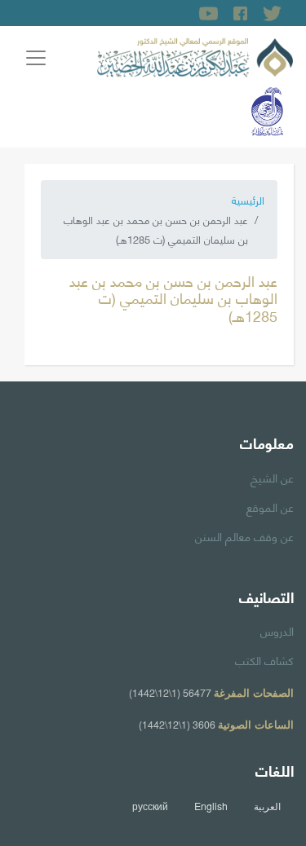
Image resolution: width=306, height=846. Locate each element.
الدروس (277, 630)
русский (150, 806)
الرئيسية (248, 199)
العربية (267, 806)
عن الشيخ (272, 477)
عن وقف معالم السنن (244, 535)
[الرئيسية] (195, 55)
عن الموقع (270, 506)
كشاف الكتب (264, 659)
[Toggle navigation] (36, 58)
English (211, 806)
